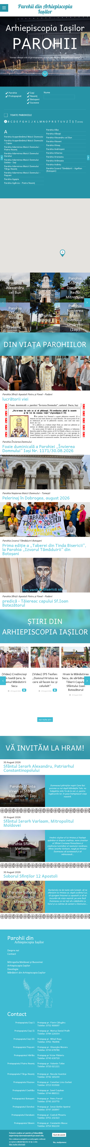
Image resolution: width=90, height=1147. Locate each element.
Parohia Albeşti (53, 133)
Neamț (33, 96)
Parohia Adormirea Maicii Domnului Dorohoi (21, 155)
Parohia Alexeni (54, 141)
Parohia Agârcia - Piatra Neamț (19, 183)
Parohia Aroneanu (55, 156)
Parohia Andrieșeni (55, 149)
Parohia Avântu (53, 164)
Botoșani (34, 99)
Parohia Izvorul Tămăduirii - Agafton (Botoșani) (64, 170)
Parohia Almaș (53, 145)
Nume (47, 92)
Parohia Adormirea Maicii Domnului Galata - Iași (21, 161)
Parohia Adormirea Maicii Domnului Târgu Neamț (21, 167)
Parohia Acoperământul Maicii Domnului (23, 136)
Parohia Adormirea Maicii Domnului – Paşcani (22, 174)
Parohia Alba (52, 129)
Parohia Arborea (54, 153)
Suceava (34, 102)
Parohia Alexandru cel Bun (59, 137)
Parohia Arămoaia (55, 160)
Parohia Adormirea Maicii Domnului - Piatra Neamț (22, 148)
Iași (32, 92)
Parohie (13, 92)
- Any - (18, 115)
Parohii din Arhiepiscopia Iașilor (45, 9)
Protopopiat (15, 96)
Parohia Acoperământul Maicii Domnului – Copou (23, 142)
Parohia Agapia (11, 179)
